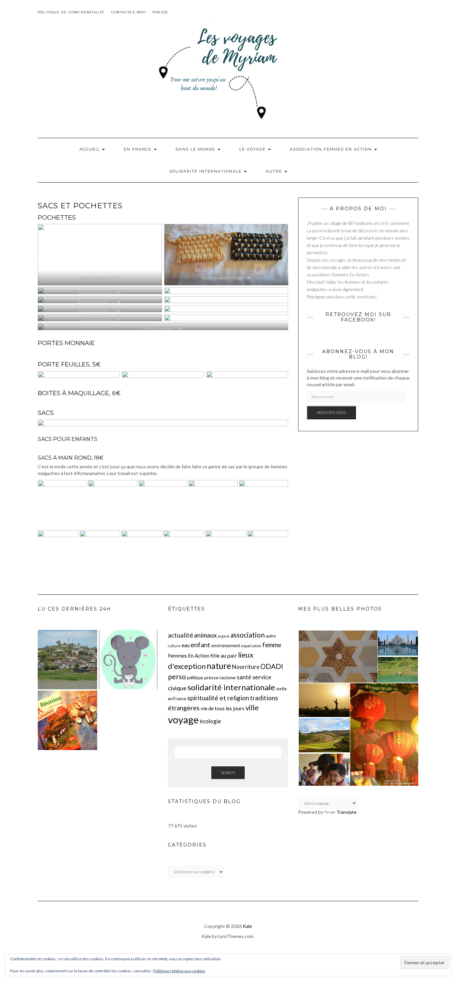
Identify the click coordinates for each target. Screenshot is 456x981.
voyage (183, 719)
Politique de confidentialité (71, 12)
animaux (205, 635)
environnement (225, 645)
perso (177, 676)
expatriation (251, 646)
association (247, 635)
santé (244, 677)
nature (219, 666)
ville (252, 707)
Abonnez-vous (331, 412)
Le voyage (253, 149)
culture (174, 646)
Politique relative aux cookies (179, 970)
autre (271, 636)
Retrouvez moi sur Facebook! (358, 316)
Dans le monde (196, 149)
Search (228, 772)
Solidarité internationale (206, 171)
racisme (228, 677)
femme (271, 645)
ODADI (271, 666)
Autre (275, 171)
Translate (346, 812)
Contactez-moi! (129, 12)
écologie (210, 721)
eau (186, 645)
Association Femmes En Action (332, 149)
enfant (200, 645)
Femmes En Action (188, 656)
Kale (247, 926)
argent (223, 636)
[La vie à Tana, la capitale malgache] (67, 659)
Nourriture (245, 666)
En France (138, 149)
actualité (180, 635)
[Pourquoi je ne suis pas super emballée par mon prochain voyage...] (67, 720)
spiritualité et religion (218, 698)
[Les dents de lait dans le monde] (128, 659)
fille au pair (223, 655)
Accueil (90, 149)
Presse (160, 12)
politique (195, 677)
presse (211, 677)
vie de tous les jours (222, 708)
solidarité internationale (231, 687)
